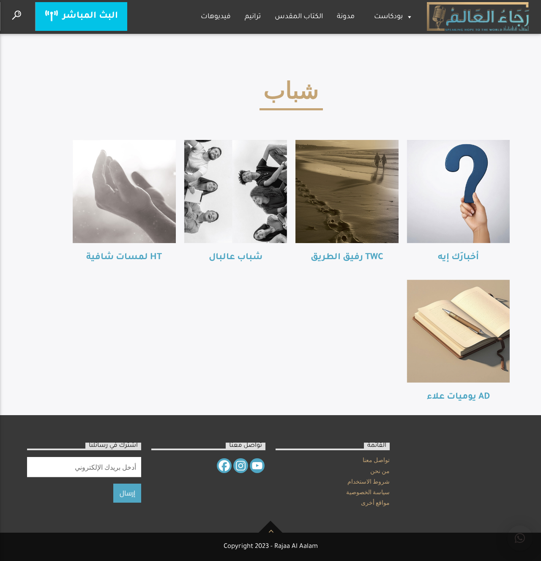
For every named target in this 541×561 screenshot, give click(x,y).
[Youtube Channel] (257, 465)
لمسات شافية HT (124, 258)
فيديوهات (216, 17)
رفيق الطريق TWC (347, 258)
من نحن (380, 472)
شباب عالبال (235, 258)
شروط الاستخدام (368, 483)
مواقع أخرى (375, 504)
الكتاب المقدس (299, 17)
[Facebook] (224, 465)
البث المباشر (89, 16)
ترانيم (253, 17)
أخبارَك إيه (458, 258)
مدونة (346, 17)
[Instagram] (240, 465)
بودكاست (388, 17)
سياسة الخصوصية (368, 493)
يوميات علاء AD (458, 397)
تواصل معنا (376, 461)
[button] (520, 538)
